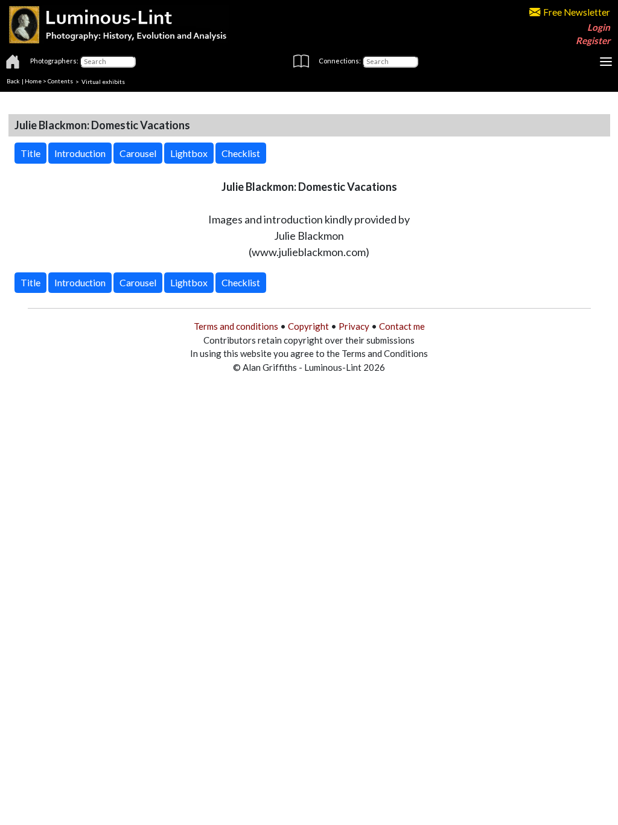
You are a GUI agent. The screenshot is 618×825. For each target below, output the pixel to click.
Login (598, 27)
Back (13, 81)
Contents (60, 81)
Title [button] (30, 153)
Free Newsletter (576, 12)
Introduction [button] (80, 153)
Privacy (354, 326)
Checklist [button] (240, 153)
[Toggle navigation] (606, 61)
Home (33, 81)
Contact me (402, 326)
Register (593, 40)
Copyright (308, 326)
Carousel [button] (137, 153)
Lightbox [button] (189, 153)
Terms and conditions (236, 326)
